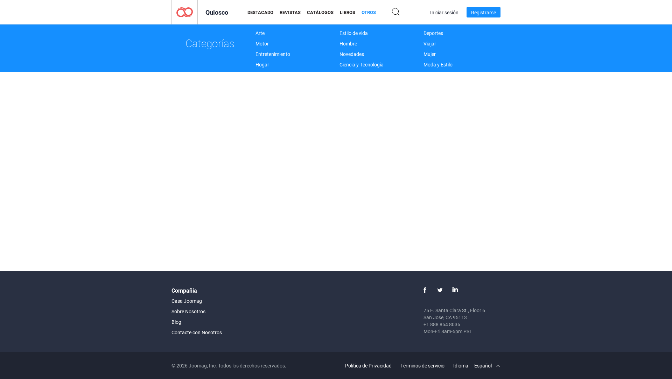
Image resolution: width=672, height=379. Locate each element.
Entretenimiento (272, 54)
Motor (262, 43)
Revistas (290, 12)
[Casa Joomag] (184, 11)
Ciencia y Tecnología (362, 64)
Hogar (262, 64)
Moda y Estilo (438, 64)
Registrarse (483, 12)
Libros (347, 12)
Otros (369, 12)
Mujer (430, 54)
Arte (260, 33)
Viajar (430, 43)
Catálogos (320, 12)
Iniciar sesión (444, 12)
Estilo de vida (354, 33)
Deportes (433, 33)
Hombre (348, 43)
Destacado (260, 12)
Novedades (352, 54)
